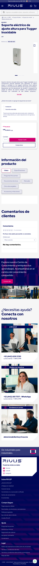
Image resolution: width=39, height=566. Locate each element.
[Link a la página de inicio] (4, 17)
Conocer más (7, 281)
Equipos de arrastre (27, 17)
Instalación (8, 106)
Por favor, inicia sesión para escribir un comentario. (17, 234)
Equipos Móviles (17, 17)
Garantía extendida (10, 109)
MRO (9, 17)
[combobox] (19, 12)
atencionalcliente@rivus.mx (16, 437)
